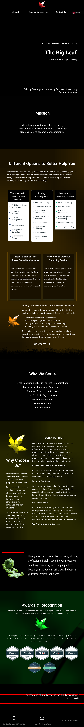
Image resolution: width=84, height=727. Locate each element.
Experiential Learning (38, 12)
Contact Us (61, 12)
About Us (16, 12)
